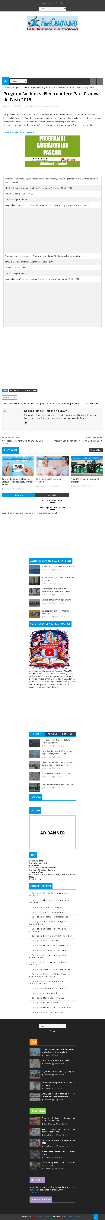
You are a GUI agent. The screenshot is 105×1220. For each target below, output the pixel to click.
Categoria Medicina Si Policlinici (49, 988)
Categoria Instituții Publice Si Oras (50, 950)
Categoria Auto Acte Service (46, 907)
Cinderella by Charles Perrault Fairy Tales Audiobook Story (52, 875)
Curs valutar (34, 865)
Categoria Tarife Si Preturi (46, 1003)
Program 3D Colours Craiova (42, 870)
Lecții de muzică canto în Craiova (48, 480)
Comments (68, 734)
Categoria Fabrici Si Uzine (46, 941)
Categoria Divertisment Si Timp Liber (52, 936)
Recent (37, 734)
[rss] (61, 3)
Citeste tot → (35, 1192)
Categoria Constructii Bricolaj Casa (51, 917)
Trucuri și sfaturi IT (37, 872)
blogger (19, 495)
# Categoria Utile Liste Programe (23, 390)
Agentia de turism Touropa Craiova (56, 600)
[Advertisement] (52, 55)
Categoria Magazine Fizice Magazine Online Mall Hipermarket (50, 975)
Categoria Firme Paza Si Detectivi (50, 945)
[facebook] (56, 3)
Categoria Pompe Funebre (46, 993)
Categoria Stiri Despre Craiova (48, 998)
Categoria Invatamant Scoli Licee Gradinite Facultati (48, 956)
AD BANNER (52, 833)
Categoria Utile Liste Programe (18, 132)
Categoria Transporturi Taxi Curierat (51, 1007)
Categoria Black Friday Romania (49, 912)
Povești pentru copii (38, 863)
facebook (51, 495)
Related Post (10, 450)
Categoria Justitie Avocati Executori (51, 969)
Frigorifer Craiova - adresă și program (85, 480)
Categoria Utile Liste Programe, (45, 106)
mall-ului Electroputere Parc (61, 121)
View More (97, 450)
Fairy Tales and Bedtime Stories (43, 867)
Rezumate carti (36, 860)
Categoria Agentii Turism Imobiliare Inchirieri (50, 894)
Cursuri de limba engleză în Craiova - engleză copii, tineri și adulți (17, 482)
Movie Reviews (36, 879)
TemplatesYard (45, 1217)
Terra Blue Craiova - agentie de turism (58, 567)
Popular (52, 734)
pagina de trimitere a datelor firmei (69, 418)
